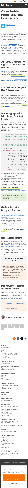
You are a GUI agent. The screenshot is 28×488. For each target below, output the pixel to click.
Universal (5, 221)
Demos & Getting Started (7, 443)
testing (17, 327)
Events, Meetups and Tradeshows (9, 353)
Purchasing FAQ (5, 365)
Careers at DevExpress (6, 349)
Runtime (22, 229)
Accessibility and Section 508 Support (10, 453)
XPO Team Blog (10, 25)
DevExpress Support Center (12, 297)
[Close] (25, 467)
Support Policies (5, 368)
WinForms (3, 375)
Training (3, 446)
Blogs (2, 444)
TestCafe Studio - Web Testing (8, 431)
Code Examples (5, 441)
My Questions (4, 439)
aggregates (17, 123)
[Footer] (2, 338)
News (2, 350)
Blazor (2, 408)
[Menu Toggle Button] (26, 5)
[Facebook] (18, 338)
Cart (16, 1)
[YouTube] (25, 338)
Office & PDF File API (6, 388)
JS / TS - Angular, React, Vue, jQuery (10, 406)
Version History (5, 447)
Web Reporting (5, 415)
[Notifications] (26, 1)
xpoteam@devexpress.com (7, 246)
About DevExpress (5, 347)
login (10, 258)
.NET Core (4, 325)
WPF (2, 376)
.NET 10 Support (5, 454)
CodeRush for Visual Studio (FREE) (9, 424)
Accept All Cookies (14, 476)
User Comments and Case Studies (9, 354)
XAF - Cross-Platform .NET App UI (9, 421)
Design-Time (4, 231)
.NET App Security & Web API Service (14, 303)
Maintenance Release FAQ (7, 369)
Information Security (6, 450)
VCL (2, 378)
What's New (4, 449)
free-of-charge (13, 44)
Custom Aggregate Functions (17, 190)
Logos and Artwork (5, 357)
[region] (14, 476)
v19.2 (22, 327)
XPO (2, 71)
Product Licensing (5, 363)
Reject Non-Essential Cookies (14, 479)
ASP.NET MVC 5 (5, 411)
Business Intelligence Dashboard (9, 385)
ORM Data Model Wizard (18, 325)
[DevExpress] (6, 5)
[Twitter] (21, 338)
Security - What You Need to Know (9, 451)
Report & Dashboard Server (8, 387)
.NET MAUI (3, 394)
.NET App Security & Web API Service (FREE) (12, 425)
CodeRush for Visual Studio (12, 306)
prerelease (4, 327)
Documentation (5, 440)
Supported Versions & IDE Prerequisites (11, 366)
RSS (18, 25)
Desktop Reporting (5, 379)
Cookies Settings (14, 483)
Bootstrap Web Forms (6, 413)
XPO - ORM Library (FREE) (7, 422)
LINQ (9, 325)
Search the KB (4, 437)
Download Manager (12, 48)
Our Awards (4, 352)
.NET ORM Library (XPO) (11, 308)
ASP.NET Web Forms (6, 412)
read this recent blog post (18, 76)
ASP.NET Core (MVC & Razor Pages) (9, 409)
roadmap (11, 327)
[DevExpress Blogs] (14, 338)
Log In (20, 1)
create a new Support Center (12, 244)
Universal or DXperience (10, 45)
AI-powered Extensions (7, 400)
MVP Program (4, 356)
